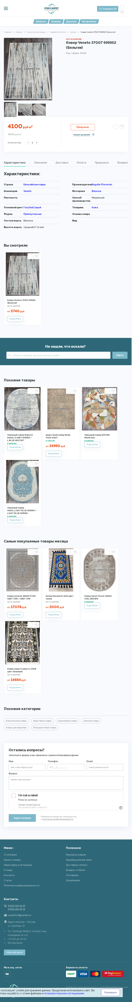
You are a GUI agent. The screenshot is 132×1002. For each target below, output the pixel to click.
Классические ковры (16, 721)
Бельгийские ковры (36, 32)
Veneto (73, 32)
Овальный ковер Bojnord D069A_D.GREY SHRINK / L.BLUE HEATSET (20, 438)
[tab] (15, 162)
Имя (11, 761)
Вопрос (13, 773)
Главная (7, 32)
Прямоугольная (33, 214)
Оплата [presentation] (81, 162)
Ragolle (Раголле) (57, 32)
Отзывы (8, 870)
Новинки (56, 21)
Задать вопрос (22, 818)
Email (90, 761)
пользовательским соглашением (64, 993)
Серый (37, 207)
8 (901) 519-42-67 (16, 905)
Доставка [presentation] (62, 162)
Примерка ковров (76, 854)
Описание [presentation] (40, 162)
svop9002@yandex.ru (19, 915)
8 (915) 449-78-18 (16, 909)
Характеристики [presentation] (15, 162)
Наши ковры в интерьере (18, 865)
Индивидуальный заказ (79, 860)
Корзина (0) (109, 9)
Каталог (41, 21)
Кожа (95, 207)
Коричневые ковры (67, 721)
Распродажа (89, 21)
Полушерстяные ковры (44, 728)
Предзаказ (82, 127)
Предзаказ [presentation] (102, 162)
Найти (120, 355)
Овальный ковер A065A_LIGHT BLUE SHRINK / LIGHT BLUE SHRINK (22, 510)
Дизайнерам (73, 880)
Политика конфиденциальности (21, 885)
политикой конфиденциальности (57, 819)
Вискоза (96, 191)
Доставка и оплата (76, 865)
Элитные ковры (91, 721)
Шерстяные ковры (42, 721)
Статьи (8, 880)
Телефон (53, 761)
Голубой (28, 207)
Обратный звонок (14, 952)
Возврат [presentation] (122, 162)
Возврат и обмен (75, 870)
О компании (10, 854)
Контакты (9, 875)
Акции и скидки (12, 860)
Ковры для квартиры (16, 728)
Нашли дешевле (81, 135)
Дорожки (71, 21)
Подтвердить (110, 992)
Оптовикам (72, 875)
